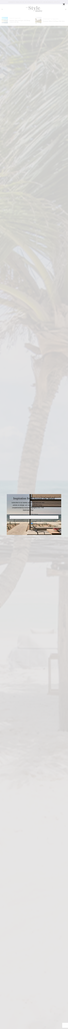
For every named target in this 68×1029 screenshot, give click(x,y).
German (35, 523)
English (35, 526)
